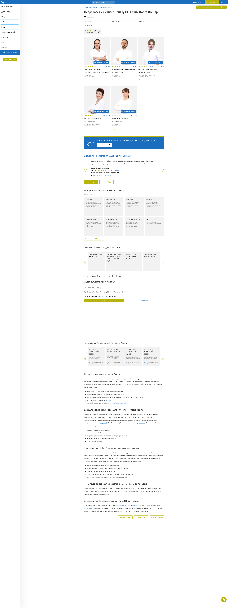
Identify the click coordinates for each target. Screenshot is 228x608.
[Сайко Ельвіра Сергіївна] (97, 59)
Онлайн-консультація (102, 62)
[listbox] (97, 21)
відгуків (108, 400)
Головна (86, 7)
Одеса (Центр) (102, 7)
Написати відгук (107, 182)
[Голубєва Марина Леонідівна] (151, 59)
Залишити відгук (125, 517)
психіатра (142, 423)
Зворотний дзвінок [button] (10, 59)
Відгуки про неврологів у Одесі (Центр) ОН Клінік (108, 156)
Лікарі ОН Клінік (93, 7)
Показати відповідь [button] (114, 170)
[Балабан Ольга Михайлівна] (97, 108)
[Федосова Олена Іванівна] (124, 108)
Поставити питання (157, 517)
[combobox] (151, 21)
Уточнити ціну (141, 517)
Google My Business (104, 176)
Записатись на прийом (104, 145)
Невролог (87, 80)
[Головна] (5, 2)
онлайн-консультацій (119, 403)
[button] (103, 2)
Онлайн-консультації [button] (211, 2)
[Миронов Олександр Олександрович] (124, 59)
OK (223, 7)
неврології (103, 423)
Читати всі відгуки (91, 182)
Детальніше (217, 7)
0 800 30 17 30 (102, 296)
